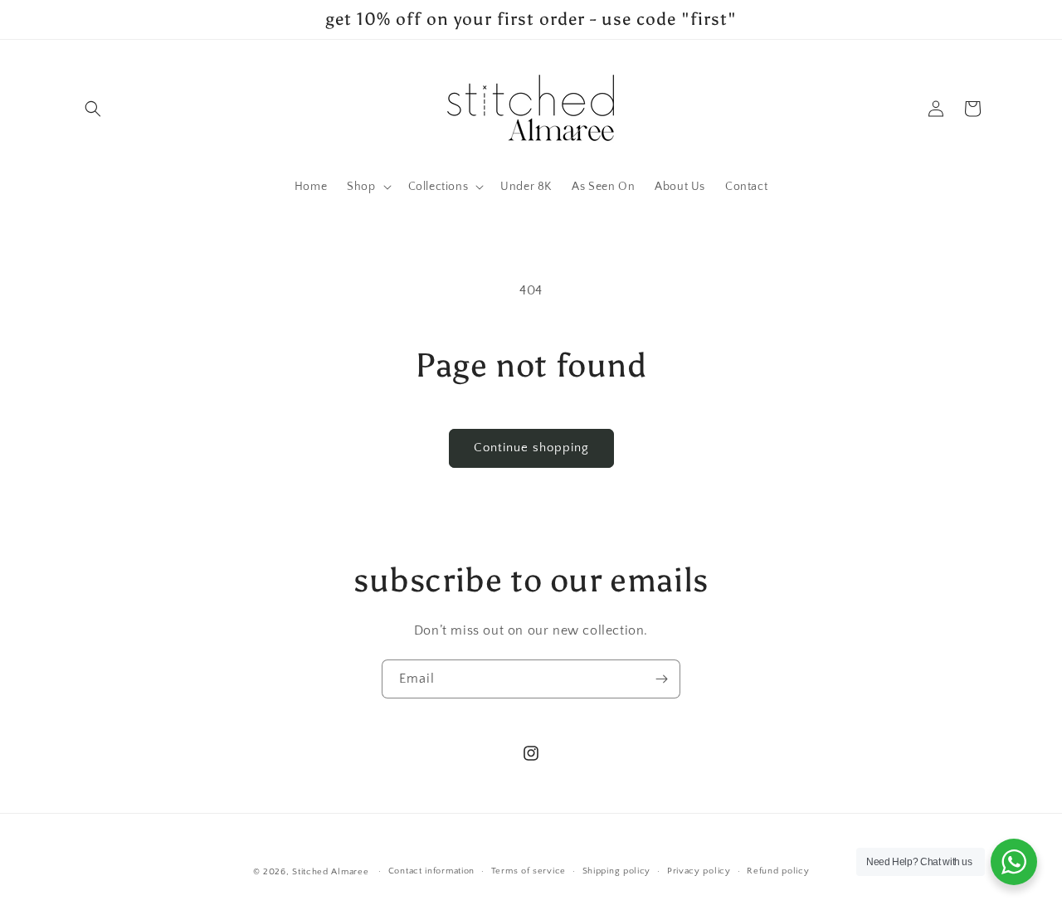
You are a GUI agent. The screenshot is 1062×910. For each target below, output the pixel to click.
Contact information (431, 871)
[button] (93, 108)
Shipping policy (616, 871)
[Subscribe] (661, 678)
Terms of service (528, 871)
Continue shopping (531, 447)
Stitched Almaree (330, 872)
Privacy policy (699, 871)
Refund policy (778, 871)
